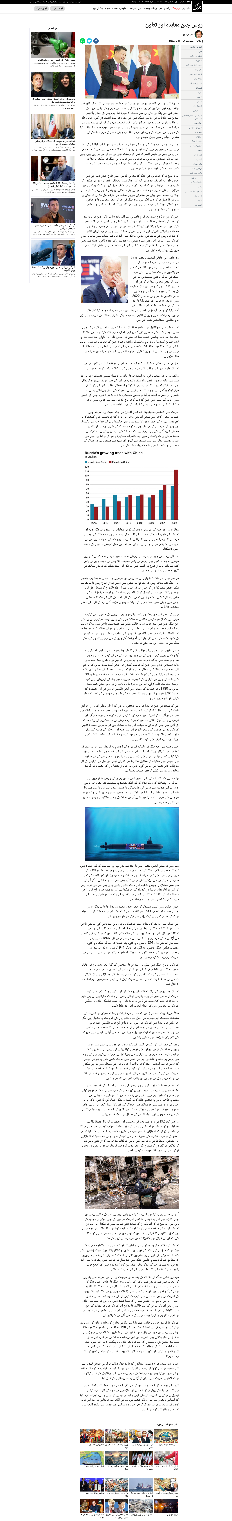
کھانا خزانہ (198, 79)
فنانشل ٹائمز (197, 106)
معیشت (199, 51)
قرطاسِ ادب (197, 168)
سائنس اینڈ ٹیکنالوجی (193, 191)
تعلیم (200, 92)
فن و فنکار (198, 196)
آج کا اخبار (58, 9)
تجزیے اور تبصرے (195, 146)
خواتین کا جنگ (196, 83)
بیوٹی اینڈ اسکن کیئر (193, 65)
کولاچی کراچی (196, 47)
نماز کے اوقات (169, 2)
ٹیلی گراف (198, 155)
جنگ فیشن (197, 111)
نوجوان (199, 137)
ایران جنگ (176, 8)
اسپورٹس (198, 205)
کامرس (199, 102)
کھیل (140, 8)
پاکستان (167, 8)
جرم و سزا (198, 132)
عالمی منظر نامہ (188, 41)
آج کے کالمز (42, 9)
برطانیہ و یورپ (150, 8)
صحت (114, 8)
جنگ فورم (198, 123)
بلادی (200, 187)
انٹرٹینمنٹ (132, 8)
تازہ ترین (186, 8)
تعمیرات (199, 88)
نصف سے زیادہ (196, 56)
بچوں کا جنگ (196, 141)
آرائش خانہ (197, 159)
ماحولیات (198, 61)
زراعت (199, 97)
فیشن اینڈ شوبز (195, 74)
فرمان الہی (182, 2)
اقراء (200, 200)
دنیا (160, 8)
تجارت (107, 8)
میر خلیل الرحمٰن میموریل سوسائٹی (192, 117)
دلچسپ (122, 8)
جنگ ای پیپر (98, 8)
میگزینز (198, 41)
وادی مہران (197, 164)
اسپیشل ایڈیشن (195, 127)
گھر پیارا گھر (197, 70)
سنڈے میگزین (196, 178)
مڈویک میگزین (196, 182)
